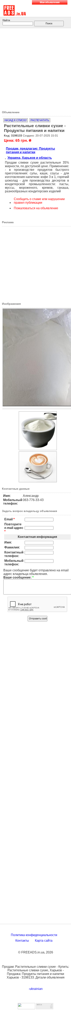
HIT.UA (39, 1005)
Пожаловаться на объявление (36, 208)
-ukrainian (36, 988)
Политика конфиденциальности (34, 935)
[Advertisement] (35, 68)
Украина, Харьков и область (29, 157)
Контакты (22, 940)
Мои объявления (50, 2)
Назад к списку (16, 120)
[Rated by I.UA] (26, 1008)
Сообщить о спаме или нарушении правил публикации (39, 200)
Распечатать (40, 120)
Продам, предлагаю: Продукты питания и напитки (30, 150)
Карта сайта (43, 940)
